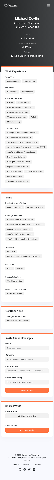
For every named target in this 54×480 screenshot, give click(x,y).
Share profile (28, 430)
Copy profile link (28, 416)
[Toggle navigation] (48, 5)
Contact (37, 465)
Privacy (26, 465)
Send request (27, 390)
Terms (16, 465)
